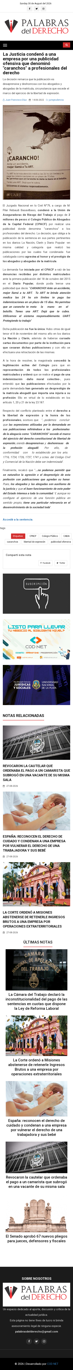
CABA (66, 536)
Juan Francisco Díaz (16, 100)
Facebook (46, 563)
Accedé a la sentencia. (18, 519)
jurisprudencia (56, 100)
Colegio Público (50, 536)
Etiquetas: (18, 536)
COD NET (52, 1364)
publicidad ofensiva (61, 542)
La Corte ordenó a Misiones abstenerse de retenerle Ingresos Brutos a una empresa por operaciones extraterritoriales (36, 1067)
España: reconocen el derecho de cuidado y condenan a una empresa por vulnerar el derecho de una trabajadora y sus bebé (36, 1127)
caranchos (12, 542)
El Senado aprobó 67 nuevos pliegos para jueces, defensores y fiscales (36, 1238)
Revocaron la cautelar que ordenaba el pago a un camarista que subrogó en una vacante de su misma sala (36, 1182)
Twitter (62, 563)
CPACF (33, 536)
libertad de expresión (34, 542)
